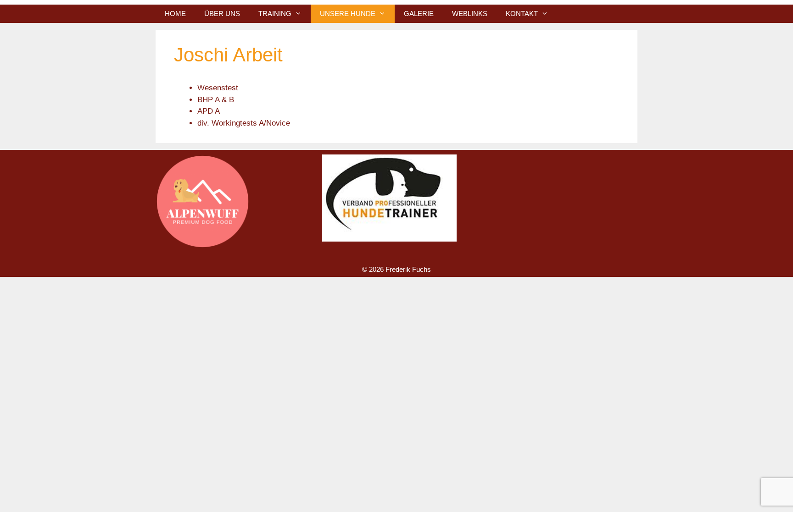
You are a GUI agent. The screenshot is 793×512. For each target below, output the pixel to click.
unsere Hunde (347, 13)
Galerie (419, 13)
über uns (222, 13)
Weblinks (469, 13)
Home (175, 13)
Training (274, 13)
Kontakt (522, 13)
